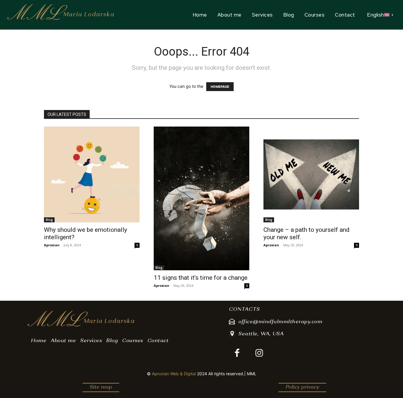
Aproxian (52, 245)
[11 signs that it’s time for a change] (201, 198)
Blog (49, 220)
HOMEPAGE (220, 87)
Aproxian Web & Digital (174, 373)
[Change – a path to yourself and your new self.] (311, 174)
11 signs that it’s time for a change (201, 277)
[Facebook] (237, 353)
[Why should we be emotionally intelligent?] (92, 174)
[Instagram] (259, 353)
